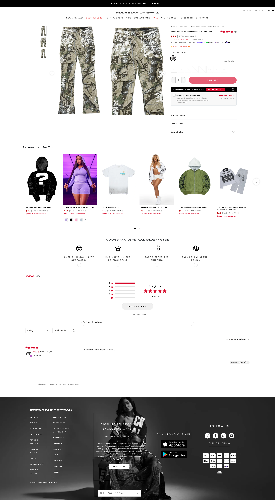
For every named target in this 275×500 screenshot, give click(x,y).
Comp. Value (189, 36)
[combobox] (37, 330)
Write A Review (137, 306)
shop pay (57, 460)
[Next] (163, 73)
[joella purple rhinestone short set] (80, 179)
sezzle (56, 472)
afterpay (57, 466)
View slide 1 (135, 228)
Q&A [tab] (38, 276)
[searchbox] (139, 322)
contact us (59, 423)
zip (54, 478)
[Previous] (52, 73)
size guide (35, 428)
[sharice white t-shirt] (118, 179)
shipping (57, 443)
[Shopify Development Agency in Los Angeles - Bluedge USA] (219, 471)
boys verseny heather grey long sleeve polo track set (231, 208)
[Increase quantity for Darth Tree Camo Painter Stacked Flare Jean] (183, 80)
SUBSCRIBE (119, 466)
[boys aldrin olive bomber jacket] (195, 179)
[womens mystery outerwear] (42, 179)
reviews (34, 423)
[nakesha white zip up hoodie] (157, 179)
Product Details (178, 115)
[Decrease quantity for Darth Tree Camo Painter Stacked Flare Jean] (173, 80)
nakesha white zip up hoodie (154, 207)
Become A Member (198, 39)
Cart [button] (269, 10)
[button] (75, 18)
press (33, 458)
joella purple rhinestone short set (79, 207)
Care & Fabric (177, 124)
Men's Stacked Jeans (71, 384)
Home (173, 27)
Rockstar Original (219, 443)
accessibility (37, 464)
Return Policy (177, 132)
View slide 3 (140, 228)
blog (55, 455)
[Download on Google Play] (174, 454)
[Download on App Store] (174, 444)
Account (248, 10)
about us (35, 417)
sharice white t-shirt (111, 207)
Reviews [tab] (29, 276)
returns (57, 449)
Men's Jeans (183, 27)
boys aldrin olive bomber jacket (193, 207)
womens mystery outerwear (38, 207)
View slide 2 (137, 228)
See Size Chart (229, 61)
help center (59, 417)
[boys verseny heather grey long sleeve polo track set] (233, 179)
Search (259, 10)
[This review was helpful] (240, 363)
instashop (58, 438)
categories (36, 434)
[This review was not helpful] (245, 363)
